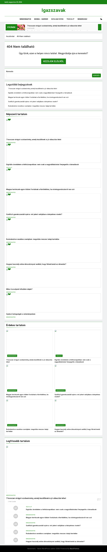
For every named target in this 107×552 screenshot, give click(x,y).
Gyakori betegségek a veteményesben (20, 314)
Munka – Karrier (41, 19)
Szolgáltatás (57, 19)
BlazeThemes (74, 548)
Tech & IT (70, 19)
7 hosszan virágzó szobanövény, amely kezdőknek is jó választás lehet (54, 26)
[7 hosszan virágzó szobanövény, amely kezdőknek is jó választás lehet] (21, 28)
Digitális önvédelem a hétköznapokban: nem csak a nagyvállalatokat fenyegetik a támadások (40, 93)
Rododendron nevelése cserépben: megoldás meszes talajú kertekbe (32, 106)
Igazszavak (54, 10)
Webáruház (82, 19)
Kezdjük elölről (53, 61)
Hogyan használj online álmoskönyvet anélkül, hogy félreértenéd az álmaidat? (36, 264)
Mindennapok (25, 19)
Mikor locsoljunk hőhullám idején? (19, 289)
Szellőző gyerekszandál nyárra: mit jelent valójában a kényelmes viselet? (33, 102)
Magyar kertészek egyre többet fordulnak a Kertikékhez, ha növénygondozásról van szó (38, 97)
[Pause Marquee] (99, 27)
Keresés (9, 71)
